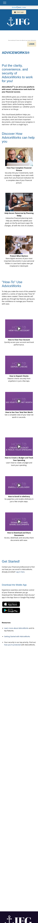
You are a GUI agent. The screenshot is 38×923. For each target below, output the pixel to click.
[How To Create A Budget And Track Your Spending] (19, 455)
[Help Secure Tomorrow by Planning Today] (19, 211)
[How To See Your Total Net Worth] (19, 410)
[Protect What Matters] (19, 253)
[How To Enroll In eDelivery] (19, 494)
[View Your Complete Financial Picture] (19, 165)
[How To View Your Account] (19, 337)
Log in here (20, 572)
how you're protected (12, 645)
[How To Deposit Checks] (19, 373)
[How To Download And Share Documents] (19, 530)
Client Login (20, 12)
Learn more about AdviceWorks (16, 628)
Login (31, 44)
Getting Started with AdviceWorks (17, 636)
